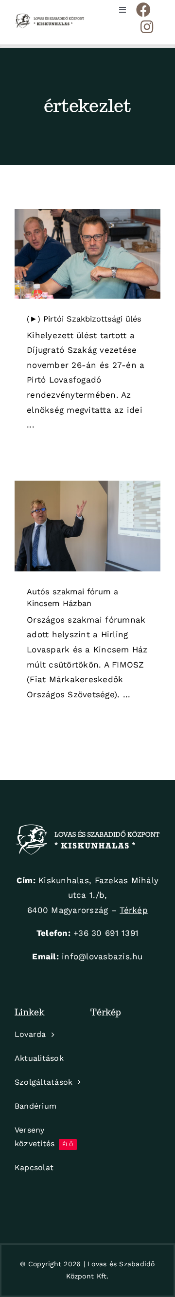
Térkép (134, 910)
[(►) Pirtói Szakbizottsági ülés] (87, 254)
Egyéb (87, 540)
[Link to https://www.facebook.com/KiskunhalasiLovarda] (143, 9)
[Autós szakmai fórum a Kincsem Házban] (87, 526)
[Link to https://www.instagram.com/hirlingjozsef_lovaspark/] (146, 27)
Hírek (87, 262)
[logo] (50, 17)
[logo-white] (87, 828)
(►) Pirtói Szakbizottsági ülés (84, 319)
